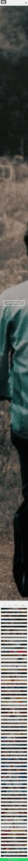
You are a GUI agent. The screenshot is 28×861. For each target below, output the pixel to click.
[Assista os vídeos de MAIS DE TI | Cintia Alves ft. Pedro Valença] (14, 698)
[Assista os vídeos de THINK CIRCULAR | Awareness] (14, 673)
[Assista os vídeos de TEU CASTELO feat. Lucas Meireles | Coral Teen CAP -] (14, 755)
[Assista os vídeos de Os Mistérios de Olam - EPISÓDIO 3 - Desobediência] (14, 626)
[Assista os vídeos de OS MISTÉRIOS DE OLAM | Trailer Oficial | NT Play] (14, 609)
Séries (9, 605)
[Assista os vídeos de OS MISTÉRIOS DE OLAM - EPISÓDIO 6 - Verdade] (14, 616)
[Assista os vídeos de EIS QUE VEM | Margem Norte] (14, 709)
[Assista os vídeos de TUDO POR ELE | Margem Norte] (14, 856)
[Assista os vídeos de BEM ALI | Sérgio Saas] (14, 659)
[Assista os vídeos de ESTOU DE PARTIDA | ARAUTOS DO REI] (14, 637)
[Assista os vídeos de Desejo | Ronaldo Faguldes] (14, 666)
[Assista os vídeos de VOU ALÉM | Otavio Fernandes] (14, 823)
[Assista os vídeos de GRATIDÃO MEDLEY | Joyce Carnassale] (14, 748)
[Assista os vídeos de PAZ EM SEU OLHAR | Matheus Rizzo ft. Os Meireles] (14, 788)
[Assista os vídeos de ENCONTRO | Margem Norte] (14, 730)
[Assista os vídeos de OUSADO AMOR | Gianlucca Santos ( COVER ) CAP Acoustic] (14, 737)
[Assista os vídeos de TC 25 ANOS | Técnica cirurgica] (14, 716)
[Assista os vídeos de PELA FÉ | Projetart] (14, 662)
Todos (4, 605)
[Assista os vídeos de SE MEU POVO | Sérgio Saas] (14, 809)
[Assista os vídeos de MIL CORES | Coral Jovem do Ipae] (14, 705)
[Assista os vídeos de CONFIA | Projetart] (14, 841)
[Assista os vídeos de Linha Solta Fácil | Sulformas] (14, 831)
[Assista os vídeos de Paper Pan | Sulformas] (14, 734)
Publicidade (22, 605)
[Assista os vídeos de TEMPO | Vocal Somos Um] (14, 723)
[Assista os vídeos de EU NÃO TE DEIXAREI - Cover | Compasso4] (14, 806)
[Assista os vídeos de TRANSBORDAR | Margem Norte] (14, 684)
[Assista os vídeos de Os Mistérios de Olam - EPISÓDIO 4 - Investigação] (14, 623)
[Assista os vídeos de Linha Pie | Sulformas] (14, 813)
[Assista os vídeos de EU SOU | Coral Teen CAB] (14, 784)
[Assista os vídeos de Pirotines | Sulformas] (14, 852)
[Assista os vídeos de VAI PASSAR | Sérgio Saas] (14, 745)
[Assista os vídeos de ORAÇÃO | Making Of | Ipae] (14, 741)
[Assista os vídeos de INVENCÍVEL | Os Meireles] (14, 655)
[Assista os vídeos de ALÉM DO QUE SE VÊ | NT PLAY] (14, 641)
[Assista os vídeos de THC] (14, 694)
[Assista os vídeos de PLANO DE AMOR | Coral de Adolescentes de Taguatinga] (14, 827)
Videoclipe (16, 605)
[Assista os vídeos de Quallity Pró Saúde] (14, 651)
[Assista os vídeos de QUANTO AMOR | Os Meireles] (14, 780)
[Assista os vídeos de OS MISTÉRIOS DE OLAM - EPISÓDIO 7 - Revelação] (14, 612)
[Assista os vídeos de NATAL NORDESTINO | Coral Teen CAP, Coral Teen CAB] (14, 802)
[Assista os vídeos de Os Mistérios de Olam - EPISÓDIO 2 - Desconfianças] (14, 630)
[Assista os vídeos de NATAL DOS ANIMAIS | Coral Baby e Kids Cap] (14, 820)
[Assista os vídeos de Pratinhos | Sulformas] (14, 702)
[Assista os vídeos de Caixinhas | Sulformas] (14, 680)
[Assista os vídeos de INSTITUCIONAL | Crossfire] (14, 687)
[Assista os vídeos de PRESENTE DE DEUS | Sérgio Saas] (14, 727)
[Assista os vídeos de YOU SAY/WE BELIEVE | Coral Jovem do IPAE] (14, 845)
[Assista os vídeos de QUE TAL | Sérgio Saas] (14, 849)
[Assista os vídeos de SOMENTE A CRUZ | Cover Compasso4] (14, 798)
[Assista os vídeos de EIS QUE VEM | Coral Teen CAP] (14, 752)
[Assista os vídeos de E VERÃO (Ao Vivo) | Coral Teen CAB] (14, 791)
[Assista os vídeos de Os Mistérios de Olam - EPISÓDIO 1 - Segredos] (14, 634)
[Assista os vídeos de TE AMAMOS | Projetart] (14, 763)
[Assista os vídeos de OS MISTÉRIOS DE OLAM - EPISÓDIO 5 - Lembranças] (14, 619)
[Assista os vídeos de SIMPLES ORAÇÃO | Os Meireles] (14, 720)
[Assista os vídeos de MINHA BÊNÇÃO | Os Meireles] (14, 795)
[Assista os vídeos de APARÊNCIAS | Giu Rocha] (14, 838)
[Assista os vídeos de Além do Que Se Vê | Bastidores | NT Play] (14, 648)
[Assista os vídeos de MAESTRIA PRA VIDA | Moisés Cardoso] (14, 816)
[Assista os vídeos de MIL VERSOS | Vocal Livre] (14, 691)
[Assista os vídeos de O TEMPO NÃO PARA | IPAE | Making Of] (14, 712)
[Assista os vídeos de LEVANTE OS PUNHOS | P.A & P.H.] (14, 677)
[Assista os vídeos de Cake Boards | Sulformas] (14, 834)
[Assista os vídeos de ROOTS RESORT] (14, 644)
